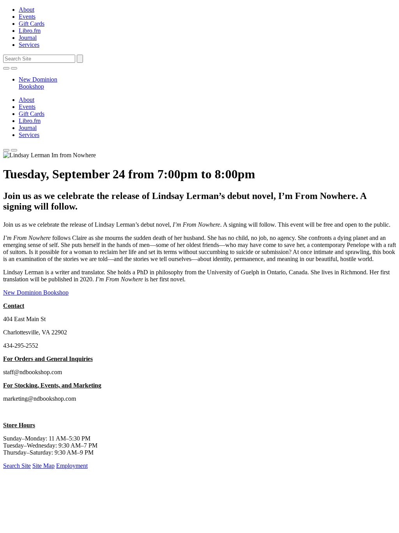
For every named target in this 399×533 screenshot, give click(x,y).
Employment (72, 465)
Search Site (17, 465)
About (26, 9)
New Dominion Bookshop (36, 292)
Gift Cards (31, 23)
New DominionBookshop (38, 83)
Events (27, 16)
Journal (28, 37)
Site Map (43, 465)
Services (29, 44)
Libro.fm (30, 30)
